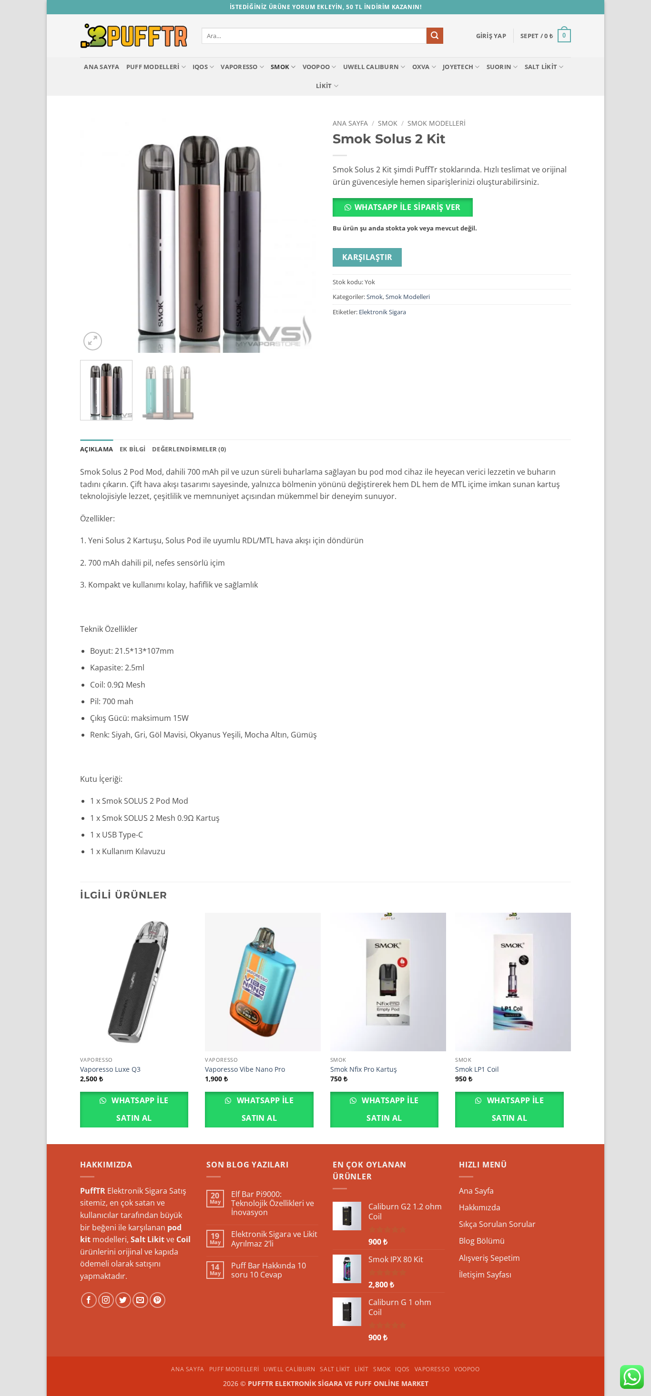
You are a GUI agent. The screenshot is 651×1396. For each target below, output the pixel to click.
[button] (491, 35)
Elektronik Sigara (382, 312)
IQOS (200, 66)
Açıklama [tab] (96, 449)
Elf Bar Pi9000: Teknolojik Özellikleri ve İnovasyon (272, 1203)
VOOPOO (316, 66)
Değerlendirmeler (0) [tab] (189, 449)
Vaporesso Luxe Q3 (110, 1069)
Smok (280, 66)
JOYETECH (458, 66)
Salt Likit (541, 66)
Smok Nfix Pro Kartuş (363, 1069)
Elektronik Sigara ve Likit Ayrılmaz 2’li (274, 1239)
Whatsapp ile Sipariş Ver (408, 207)
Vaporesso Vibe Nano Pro (245, 1069)
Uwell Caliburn (289, 1369)
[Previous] (96, 234)
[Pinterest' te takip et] (157, 1300)
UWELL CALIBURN (371, 66)
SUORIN (499, 66)
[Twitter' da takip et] (123, 1300)
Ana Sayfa (101, 66)
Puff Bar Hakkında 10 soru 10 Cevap (268, 1270)
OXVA (421, 66)
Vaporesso (239, 66)
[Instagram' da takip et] (106, 1300)
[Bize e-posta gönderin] (140, 1300)
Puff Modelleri (153, 66)
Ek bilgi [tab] (132, 449)
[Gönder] (435, 36)
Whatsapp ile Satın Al (139, 1109)
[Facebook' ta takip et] (89, 1300)
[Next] (301, 234)
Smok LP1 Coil (477, 1069)
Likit (324, 85)
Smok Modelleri (436, 123)
